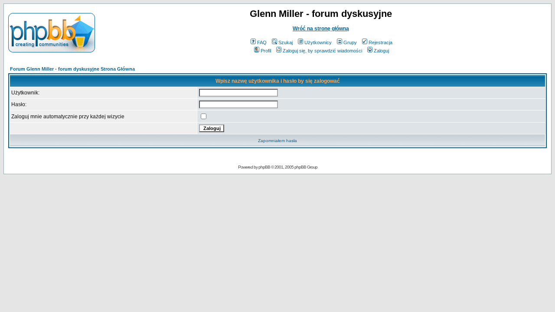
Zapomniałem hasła (277, 140)
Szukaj (285, 42)
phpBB (264, 167)
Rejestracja (380, 42)
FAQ (262, 42)
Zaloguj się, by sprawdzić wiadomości (322, 50)
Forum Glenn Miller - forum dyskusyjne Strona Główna (72, 69)
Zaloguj (381, 50)
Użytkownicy (318, 42)
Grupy (350, 42)
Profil (266, 50)
